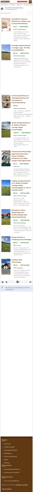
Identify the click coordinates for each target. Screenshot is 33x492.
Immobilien (12, 4)
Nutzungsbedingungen (10, 450)
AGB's (6, 459)
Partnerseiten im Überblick (11, 472)
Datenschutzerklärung (10, 456)
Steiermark (19, 4)
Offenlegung (7, 453)
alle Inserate (4, 4)
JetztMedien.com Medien (22, 484)
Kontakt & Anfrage (9, 447)
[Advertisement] (16, 81)
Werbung (7, 463)
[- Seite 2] (30, 282)
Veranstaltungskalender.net (12, 469)
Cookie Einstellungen (7, 489)
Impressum (7, 444)
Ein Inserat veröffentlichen (11, 481)
